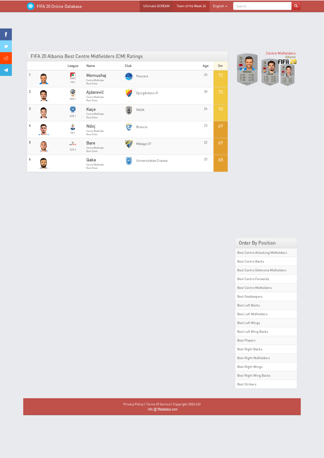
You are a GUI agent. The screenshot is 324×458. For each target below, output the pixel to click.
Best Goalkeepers (250, 296)
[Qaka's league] (72, 160)
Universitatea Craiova (151, 160)
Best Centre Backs (250, 261)
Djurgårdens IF (146, 93)
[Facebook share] (6, 34)
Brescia (141, 127)
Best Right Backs (249, 349)
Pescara (141, 76)
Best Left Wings (248, 323)
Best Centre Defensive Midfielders (262, 270)
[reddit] (6, 58)
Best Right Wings (250, 367)
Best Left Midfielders (252, 314)
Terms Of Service (158, 404)
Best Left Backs (248, 305)
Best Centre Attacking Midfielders (262, 252)
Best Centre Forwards (253, 279)
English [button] (219, 6)
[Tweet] (6, 46)
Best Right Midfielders (253, 358)
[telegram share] (6, 70)
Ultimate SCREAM (156, 6)
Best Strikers (246, 384)
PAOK (139, 110)
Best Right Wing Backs (254, 375)
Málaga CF (143, 144)
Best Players (246, 340)
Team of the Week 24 (191, 6)
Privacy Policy (133, 404)
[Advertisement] (162, 33)
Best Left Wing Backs (252, 331)
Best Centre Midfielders (254, 288)
